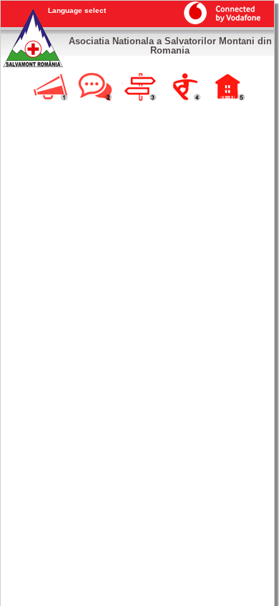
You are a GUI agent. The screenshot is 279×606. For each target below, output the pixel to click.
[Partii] (184, 99)
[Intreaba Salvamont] (95, 99)
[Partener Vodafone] (218, 21)
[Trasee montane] (139, 99)
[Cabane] (228, 99)
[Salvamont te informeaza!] (51, 99)
